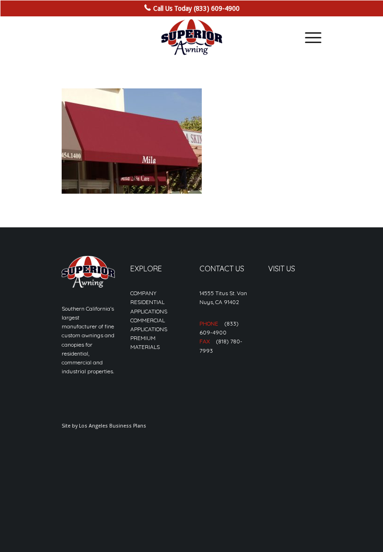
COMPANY (143, 293)
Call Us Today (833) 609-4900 (196, 8)
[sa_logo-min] (191, 37)
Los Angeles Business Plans (112, 426)
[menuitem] (308, 37)
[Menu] (308, 37)
